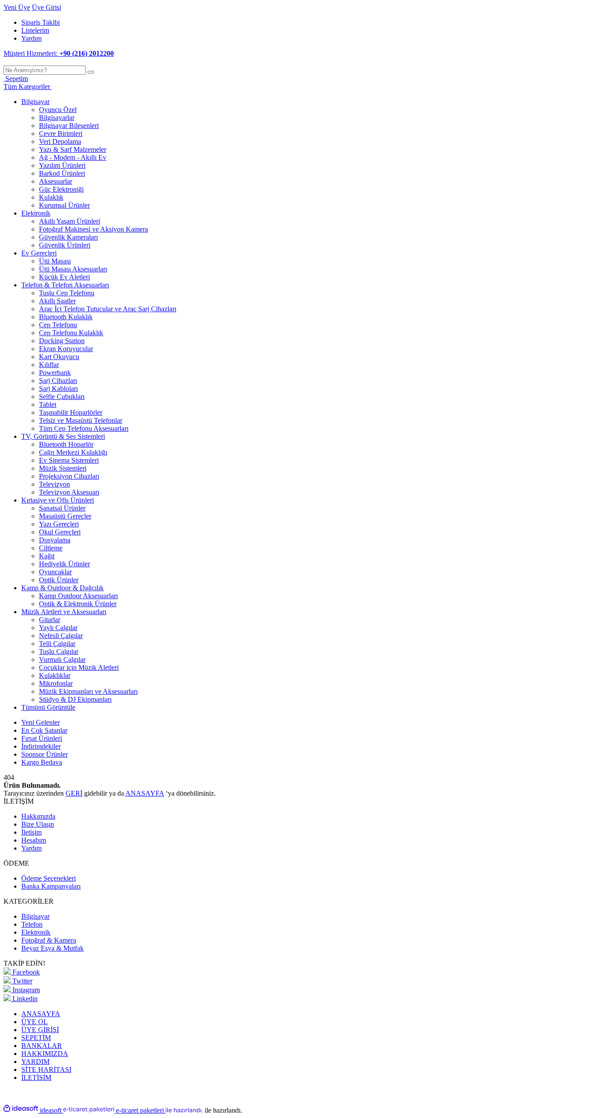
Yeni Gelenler (40, 722)
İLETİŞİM (36, 1077)
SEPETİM (36, 1037)
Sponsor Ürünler (44, 754)
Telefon (32, 924)
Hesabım (33, 840)
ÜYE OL (34, 1021)
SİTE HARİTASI (46, 1069)
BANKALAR (41, 1045)
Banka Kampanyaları (51, 886)
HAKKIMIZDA (44, 1053)
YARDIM (35, 1061)
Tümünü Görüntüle (48, 707)
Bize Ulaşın (37, 824)
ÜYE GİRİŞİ (40, 1029)
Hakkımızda (38, 816)
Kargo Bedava (41, 762)
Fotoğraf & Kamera (48, 940)
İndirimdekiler (41, 746)
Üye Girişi (46, 7)
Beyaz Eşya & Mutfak (52, 948)
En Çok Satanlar (44, 730)
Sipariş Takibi (40, 22)
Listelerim (35, 30)
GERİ (74, 793)
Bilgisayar (35, 916)
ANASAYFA (144, 793)
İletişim (31, 832)
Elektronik (35, 932)
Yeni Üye (17, 7)
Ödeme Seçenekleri (48, 878)
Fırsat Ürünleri (41, 738)
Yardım (31, 38)
